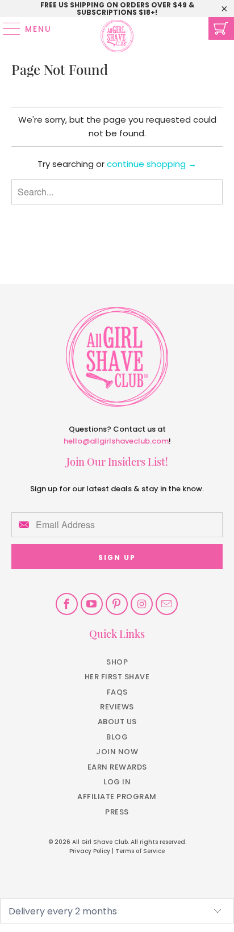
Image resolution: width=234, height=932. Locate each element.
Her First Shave (117, 676)
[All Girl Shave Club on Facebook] (67, 604)
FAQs (117, 692)
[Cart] (221, 28)
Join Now (117, 751)
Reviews (117, 706)
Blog (117, 737)
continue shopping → (152, 164)
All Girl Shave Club (100, 842)
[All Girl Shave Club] (117, 28)
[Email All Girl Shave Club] (167, 604)
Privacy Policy (89, 851)
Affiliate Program (117, 796)
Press (117, 811)
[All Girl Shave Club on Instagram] (142, 604)
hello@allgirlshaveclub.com (116, 441)
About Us (117, 721)
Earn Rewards (117, 767)
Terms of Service (140, 851)
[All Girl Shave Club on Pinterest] (117, 604)
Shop (117, 662)
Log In (117, 781)
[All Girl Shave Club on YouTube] (92, 604)
